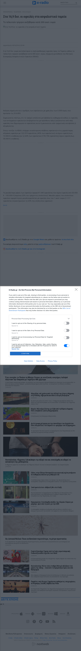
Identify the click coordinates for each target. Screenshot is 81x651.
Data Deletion (28, 361)
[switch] (66, 323)
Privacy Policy (52, 361)
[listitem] (40, 318)
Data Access (40, 361)
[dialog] (40, 325)
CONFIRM (25, 353)
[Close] (77, 290)
